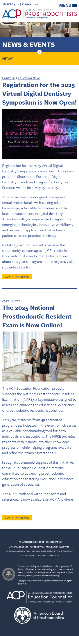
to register (57, 261)
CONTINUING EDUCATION (18, 551)
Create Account (30, 4)
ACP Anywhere (61, 499)
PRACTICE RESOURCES (61, 551)
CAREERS (41, 555)
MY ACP (12, 546)
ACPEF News (11, 300)
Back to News (17, 276)
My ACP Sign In (11, 4)
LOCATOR (64, 546)
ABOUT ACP (22, 546)
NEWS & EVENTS (27, 555)
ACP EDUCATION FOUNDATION (44, 546)
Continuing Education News (21, 77)
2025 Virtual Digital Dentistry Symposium (32, 168)
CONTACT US (53, 555)
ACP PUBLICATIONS (41, 551)
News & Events (28, 44)
